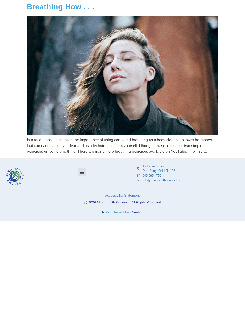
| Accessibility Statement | (122, 195)
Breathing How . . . (60, 6)
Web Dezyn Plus (117, 212)
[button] (82, 172)
